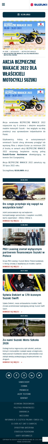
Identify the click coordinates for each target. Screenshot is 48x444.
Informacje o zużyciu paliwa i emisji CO (24, 420)
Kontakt (24, 398)
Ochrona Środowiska (24, 403)
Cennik (24, 386)
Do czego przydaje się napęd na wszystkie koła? (23, 205)
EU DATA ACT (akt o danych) (24, 424)
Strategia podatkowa (24, 432)
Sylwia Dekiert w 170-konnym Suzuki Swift (22, 296)
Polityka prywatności (24, 407)
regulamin (19, 171)
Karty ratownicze (24, 436)
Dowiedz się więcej (11, 221)
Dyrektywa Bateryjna (24, 428)
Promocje (24, 390)
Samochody (24, 382)
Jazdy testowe (24, 394)
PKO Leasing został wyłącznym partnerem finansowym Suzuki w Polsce (24, 252)
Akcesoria (24, 415)
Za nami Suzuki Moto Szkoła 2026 (21, 341)
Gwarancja (24, 411)
